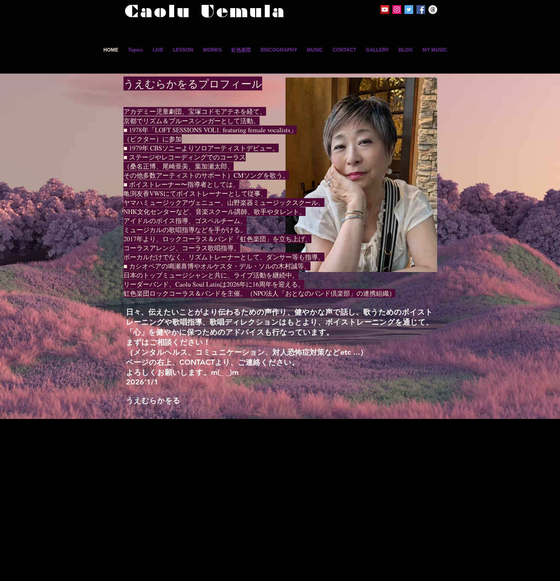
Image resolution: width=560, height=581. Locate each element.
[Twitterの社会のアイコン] (408, 9)
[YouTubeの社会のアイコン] (384, 9)
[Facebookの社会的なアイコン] (420, 9)
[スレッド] (432, 9)
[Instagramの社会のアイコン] (396, 9)
